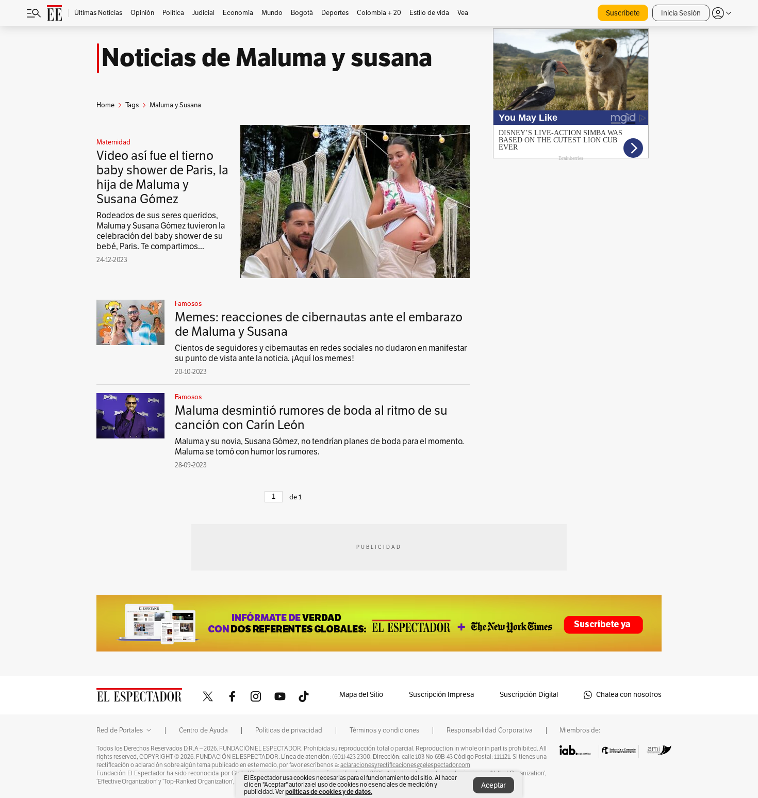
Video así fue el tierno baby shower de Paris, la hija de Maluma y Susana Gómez (162, 177)
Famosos (188, 304)
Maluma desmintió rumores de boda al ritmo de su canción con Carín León (311, 418)
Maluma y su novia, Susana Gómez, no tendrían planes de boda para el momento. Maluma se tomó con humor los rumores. (319, 446)
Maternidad (113, 142)
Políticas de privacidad (288, 730)
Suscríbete (623, 13)
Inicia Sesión (681, 13)
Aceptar (493, 785)
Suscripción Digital (529, 694)
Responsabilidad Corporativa (490, 730)
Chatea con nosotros (629, 694)
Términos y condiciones (384, 730)
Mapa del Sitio (361, 694)
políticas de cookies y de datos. (328, 791)
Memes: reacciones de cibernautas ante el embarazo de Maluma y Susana (319, 324)
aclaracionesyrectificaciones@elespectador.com (405, 765)
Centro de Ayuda (203, 730)
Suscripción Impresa (441, 694)
